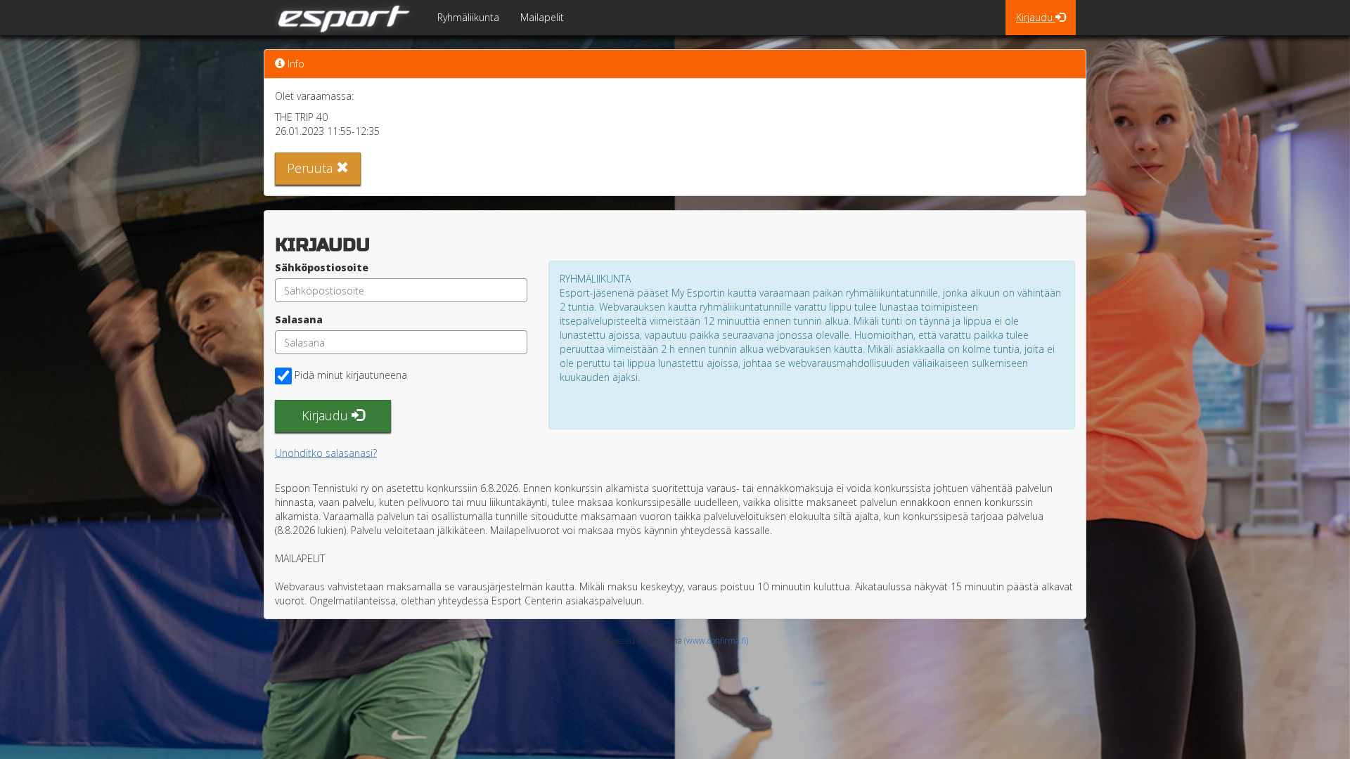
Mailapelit (542, 17)
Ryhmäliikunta (468, 17)
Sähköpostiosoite (321, 267)
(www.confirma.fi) (716, 640)
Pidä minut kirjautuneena (351, 375)
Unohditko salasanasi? (326, 453)
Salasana (299, 319)
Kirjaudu (1035, 17)
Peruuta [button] (311, 168)
